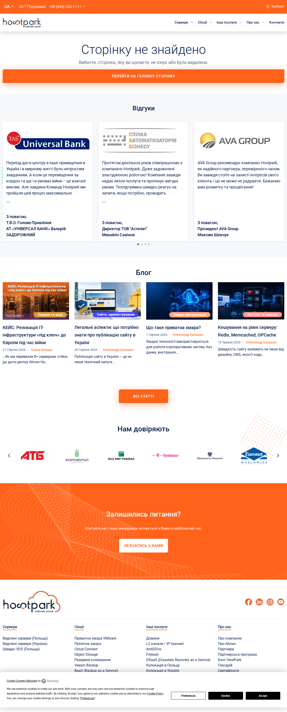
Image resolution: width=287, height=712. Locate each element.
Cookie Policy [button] (155, 693)
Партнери (226, 649)
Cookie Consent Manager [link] (22, 680)
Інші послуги (227, 22)
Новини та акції (50, 315)
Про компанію (230, 638)
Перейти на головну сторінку (143, 76)
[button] (138, 244)
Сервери (181, 22)
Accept (263, 695)
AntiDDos (153, 649)
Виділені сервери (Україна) (25, 644)
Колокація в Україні (162, 670)
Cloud (202, 22)
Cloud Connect (86, 649)
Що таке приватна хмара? (173, 327)
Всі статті (143, 396)
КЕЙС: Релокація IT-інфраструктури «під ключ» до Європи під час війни (34, 335)
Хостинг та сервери (262, 314)
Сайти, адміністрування (116, 314)
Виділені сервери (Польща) (25, 638)
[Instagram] (270, 601)
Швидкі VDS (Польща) (21, 649)
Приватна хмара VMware (95, 638)
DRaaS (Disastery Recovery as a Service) (178, 660)
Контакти (276, 22)
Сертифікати (228, 670)
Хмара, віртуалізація (189, 315)
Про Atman (227, 644)
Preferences (188, 695)
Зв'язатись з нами (143, 546)
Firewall (152, 654)
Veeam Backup (86, 665)
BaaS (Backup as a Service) (96, 670)
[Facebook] (248, 601)
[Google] (259, 601)
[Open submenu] (192, 22)
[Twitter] (280, 601)
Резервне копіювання (92, 660)
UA (7, 6)
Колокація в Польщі (163, 665)
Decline (225, 695)
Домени (152, 638)
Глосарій (225, 665)
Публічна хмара (87, 644)
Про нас (253, 22)
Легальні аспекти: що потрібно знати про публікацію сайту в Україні (106, 335)
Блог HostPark (229, 660)
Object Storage (86, 654)
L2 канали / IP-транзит (165, 644)
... (8, 200)
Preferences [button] (87, 698)
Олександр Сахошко (118, 350)
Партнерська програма (237, 654)
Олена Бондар (41, 350)
